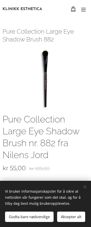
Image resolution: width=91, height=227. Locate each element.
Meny (83, 9)
